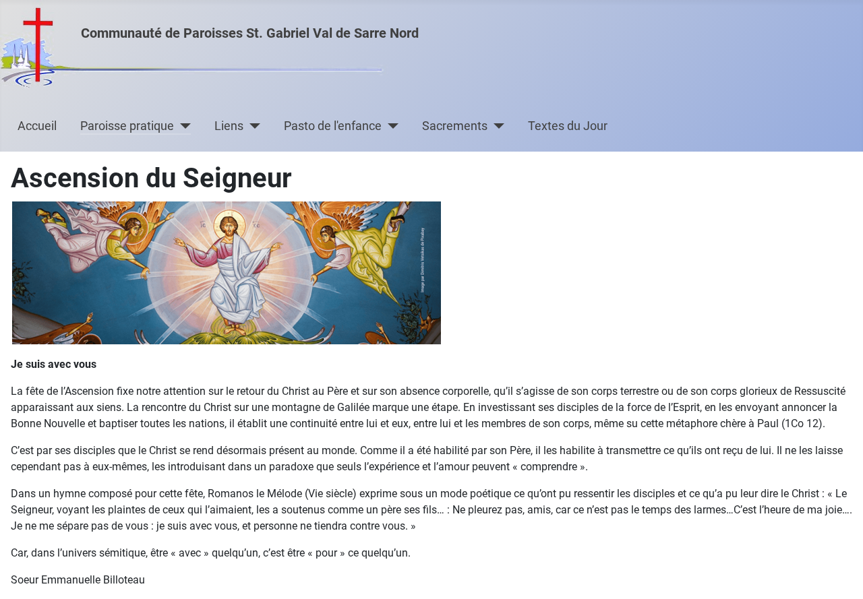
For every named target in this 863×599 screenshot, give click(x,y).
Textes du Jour (567, 126)
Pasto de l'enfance (333, 126)
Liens (228, 126)
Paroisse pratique (127, 126)
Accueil (37, 126)
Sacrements (454, 126)
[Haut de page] (839, 574)
